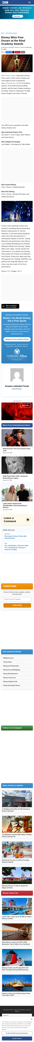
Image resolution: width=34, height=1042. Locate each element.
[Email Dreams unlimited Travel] (17, 392)
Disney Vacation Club (10, 681)
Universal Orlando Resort (11, 685)
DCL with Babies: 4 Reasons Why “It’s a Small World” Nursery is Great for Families (16, 546)
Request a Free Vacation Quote (17, 339)
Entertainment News (11, 33)
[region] (17, 1029)
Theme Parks (7, 662)
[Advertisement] (17, 165)
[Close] (32, 1019)
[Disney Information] (5, 2)
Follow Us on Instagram (12, 728)
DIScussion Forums (8, 1009)
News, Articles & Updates (13, 785)
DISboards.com (8, 658)
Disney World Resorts (10, 673)
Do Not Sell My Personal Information (17, 1033)
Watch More (25, 405)
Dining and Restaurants (11, 666)
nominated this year (12, 83)
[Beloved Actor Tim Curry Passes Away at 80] (17, 438)
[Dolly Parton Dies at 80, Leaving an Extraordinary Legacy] (17, 465)
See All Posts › (17, 389)
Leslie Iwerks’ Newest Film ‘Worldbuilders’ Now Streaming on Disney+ (15, 505)
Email (23, 52)
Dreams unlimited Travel (11, 47)
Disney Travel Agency (19, 1009)
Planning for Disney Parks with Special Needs (15, 536)
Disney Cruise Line (9, 677)
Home (2, 33)
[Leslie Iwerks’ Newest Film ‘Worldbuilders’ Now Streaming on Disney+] (17, 492)
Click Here (17, 16)
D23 (8, 271)
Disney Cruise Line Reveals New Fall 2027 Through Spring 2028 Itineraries (17, 10)
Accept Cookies (17, 1038)
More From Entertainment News (16, 425)
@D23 (19, 271)
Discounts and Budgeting (11, 670)
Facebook (8, 52)
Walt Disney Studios (8, 75)
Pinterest (17, 52)
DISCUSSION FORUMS (12, 652)
